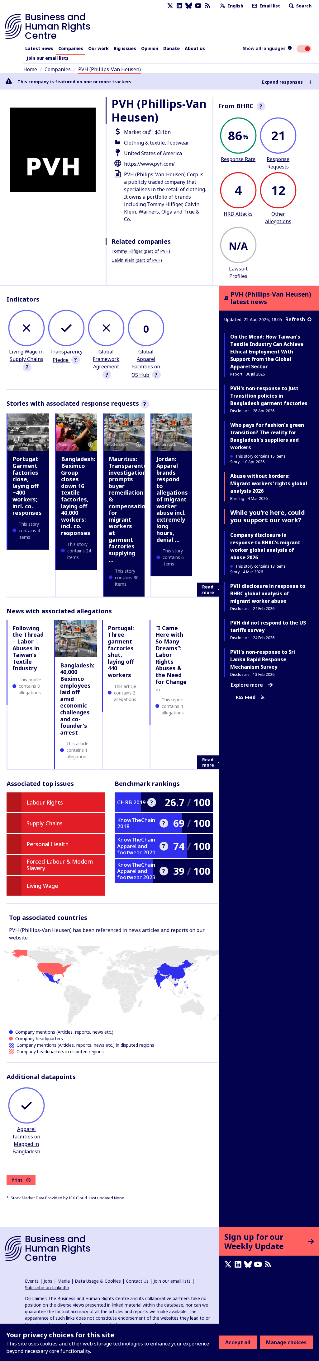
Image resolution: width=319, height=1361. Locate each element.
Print (17, 1180)
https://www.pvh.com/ (149, 163)
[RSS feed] (207, 5)
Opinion (149, 48)
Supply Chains (44, 823)
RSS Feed (245, 697)
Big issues (125, 48)
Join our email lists (47, 58)
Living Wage (42, 885)
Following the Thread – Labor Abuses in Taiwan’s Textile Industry (28, 648)
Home (30, 69)
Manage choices (286, 1342)
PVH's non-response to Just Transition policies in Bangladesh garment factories (268, 396)
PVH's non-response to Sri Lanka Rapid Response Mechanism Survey (262, 659)
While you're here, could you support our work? (267, 516)
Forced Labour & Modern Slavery (59, 865)
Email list (269, 6)
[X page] (170, 5)
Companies (70, 48)
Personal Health (47, 844)
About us (195, 48)
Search (303, 6)
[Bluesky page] (189, 5)
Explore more (247, 684)
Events (32, 1281)
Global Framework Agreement (106, 359)
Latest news (39, 48)
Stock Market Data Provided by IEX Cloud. (49, 1198)
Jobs (48, 1281)
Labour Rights (44, 802)
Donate (171, 48)
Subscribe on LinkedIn (47, 1287)
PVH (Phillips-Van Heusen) (109, 69)
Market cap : (138, 132)
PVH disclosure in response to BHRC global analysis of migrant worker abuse (267, 593)
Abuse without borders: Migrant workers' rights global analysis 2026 (268, 483)
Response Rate (238, 159)
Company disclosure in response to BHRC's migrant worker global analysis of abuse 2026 (265, 546)
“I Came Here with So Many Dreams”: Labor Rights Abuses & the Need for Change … (171, 658)
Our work (98, 48)
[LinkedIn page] (179, 5)
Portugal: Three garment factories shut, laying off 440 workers (121, 651)
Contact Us (137, 1281)
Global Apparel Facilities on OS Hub (145, 363)
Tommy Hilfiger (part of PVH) (141, 251)
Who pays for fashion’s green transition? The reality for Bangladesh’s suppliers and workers (267, 436)
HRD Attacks (238, 213)
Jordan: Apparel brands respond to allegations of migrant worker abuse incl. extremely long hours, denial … (172, 499)
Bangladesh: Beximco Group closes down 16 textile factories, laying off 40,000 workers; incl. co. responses (78, 496)
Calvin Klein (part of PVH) (137, 260)
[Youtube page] (198, 5)
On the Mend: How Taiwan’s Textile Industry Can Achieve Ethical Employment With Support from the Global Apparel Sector (266, 351)
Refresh (295, 319)
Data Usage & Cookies (98, 1281)
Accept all (237, 1342)
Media (63, 1281)
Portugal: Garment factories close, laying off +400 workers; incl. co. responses (27, 485)
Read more (208, 589)
